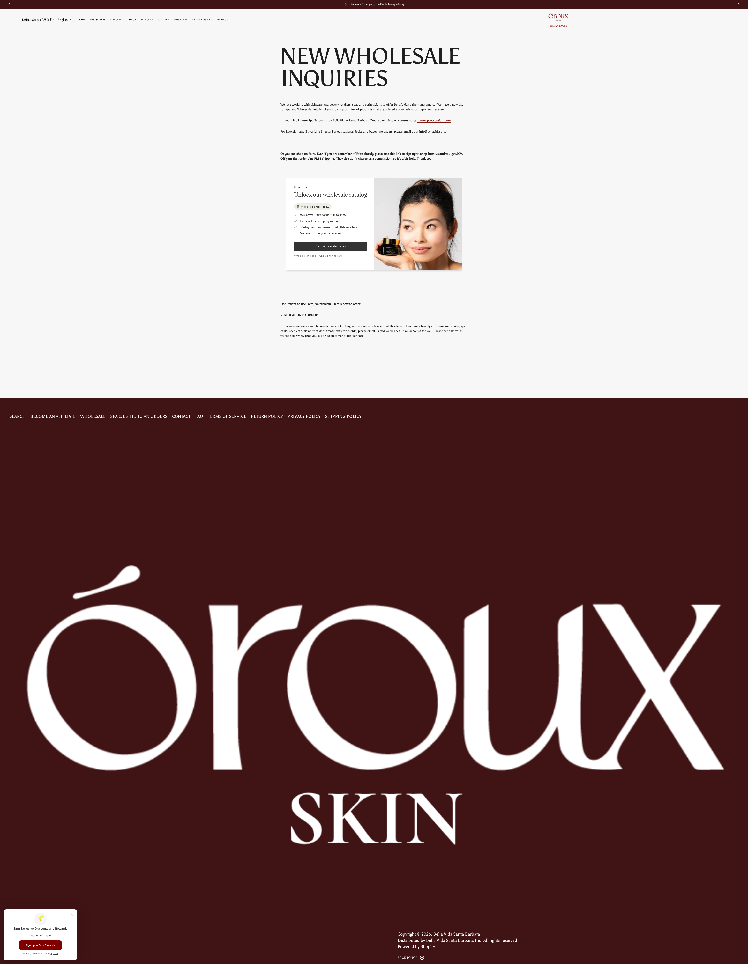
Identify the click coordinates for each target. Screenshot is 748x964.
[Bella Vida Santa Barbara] (558, 19)
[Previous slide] (9, 4)
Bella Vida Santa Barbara (456, 934)
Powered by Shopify (416, 946)
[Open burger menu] (12, 19)
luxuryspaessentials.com (434, 120)
